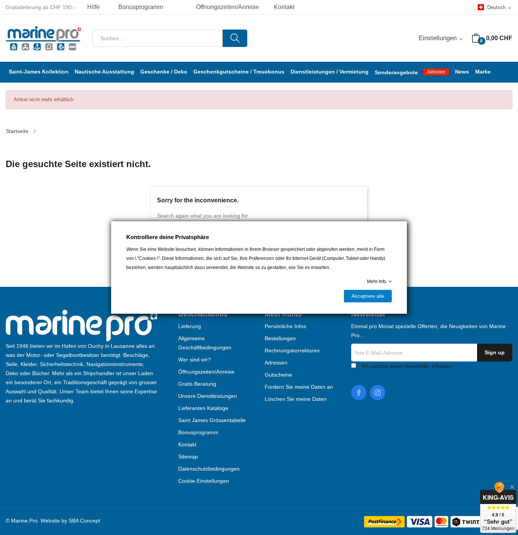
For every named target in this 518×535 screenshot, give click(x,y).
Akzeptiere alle (368, 296)
